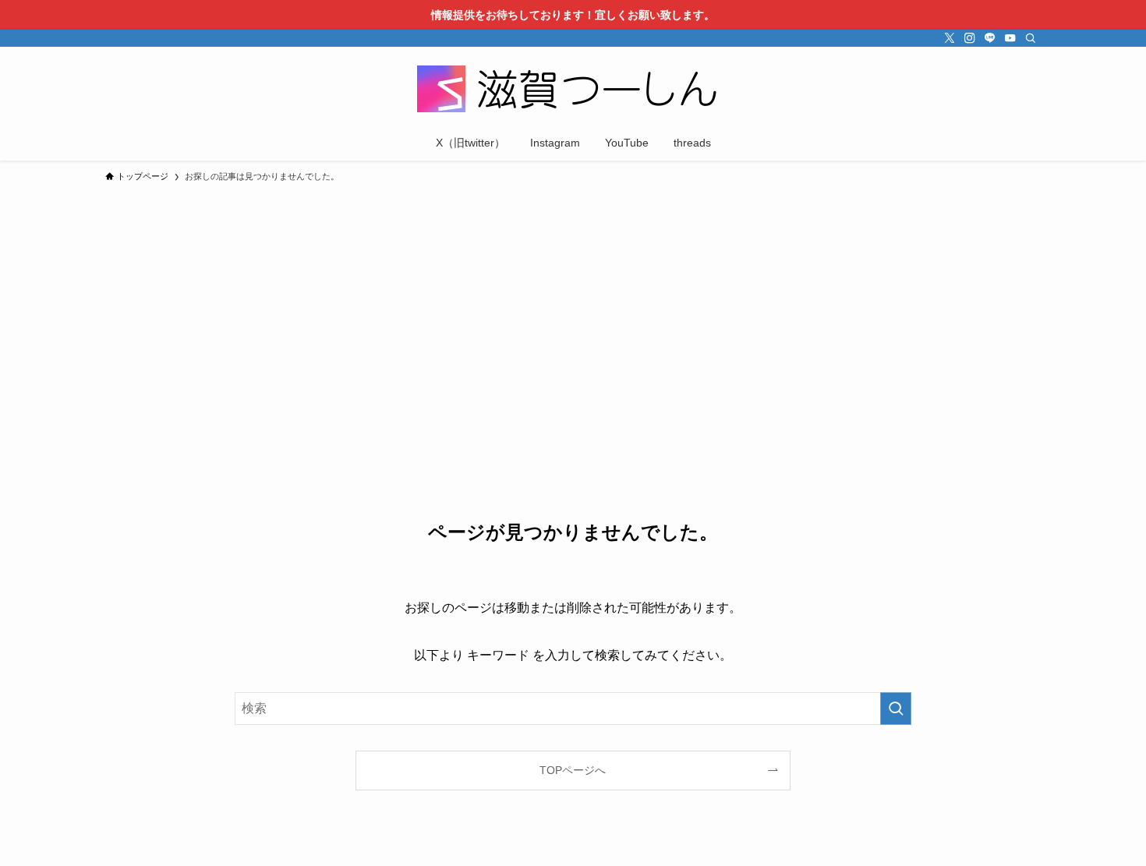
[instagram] (970, 38)
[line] (990, 38)
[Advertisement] (573, 307)
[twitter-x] (949, 38)
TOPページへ (572, 770)
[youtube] (1010, 38)
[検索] (1030, 38)
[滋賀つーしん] (573, 88)
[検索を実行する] (895, 708)
